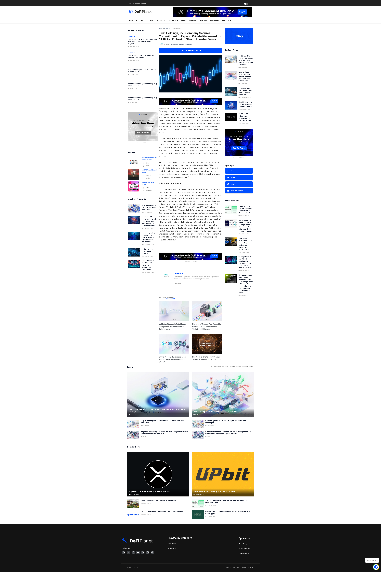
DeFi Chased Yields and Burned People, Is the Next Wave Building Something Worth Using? (246, 60)
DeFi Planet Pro (228, 21)
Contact (143, 4)
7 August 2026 (133, 74)
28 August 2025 (244, 123)
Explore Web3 (172, 544)
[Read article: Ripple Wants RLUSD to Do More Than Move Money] (158, 474)
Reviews (232, 367)
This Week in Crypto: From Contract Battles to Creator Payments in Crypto (142, 41)
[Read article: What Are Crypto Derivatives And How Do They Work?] (223, 394)
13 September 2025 (245, 109)
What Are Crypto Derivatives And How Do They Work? (215, 411)
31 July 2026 (133, 88)
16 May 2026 (145, 425)
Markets (139, 21)
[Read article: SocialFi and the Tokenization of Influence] (134, 252)
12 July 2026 (243, 83)
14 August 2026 (134, 60)
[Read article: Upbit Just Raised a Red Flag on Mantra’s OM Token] (223, 474)
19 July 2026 (133, 414)
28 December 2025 (148, 228)
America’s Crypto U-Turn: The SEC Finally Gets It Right (149, 207)
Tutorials (225, 367)
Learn (183, 21)
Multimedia (173, 21)
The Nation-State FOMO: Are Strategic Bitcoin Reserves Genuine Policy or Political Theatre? (149, 221)
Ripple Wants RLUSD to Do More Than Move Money (149, 491)
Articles (150, 21)
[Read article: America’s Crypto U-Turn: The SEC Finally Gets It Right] (134, 208)
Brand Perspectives (245, 544)
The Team (236, 568)
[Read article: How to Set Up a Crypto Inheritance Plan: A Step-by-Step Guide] (231, 91)
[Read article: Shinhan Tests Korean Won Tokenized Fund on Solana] (133, 514)
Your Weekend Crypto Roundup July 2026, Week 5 (142, 84)
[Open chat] (376, 567)
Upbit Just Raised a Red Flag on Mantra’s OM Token (214, 491)
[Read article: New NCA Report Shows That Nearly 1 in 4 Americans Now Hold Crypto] (198, 514)
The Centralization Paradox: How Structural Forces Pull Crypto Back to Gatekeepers (149, 237)
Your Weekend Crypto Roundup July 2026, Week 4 (142, 98)
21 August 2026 (134, 46)
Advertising (172, 548)
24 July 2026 (133, 102)
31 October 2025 (148, 256)
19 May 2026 (198, 414)
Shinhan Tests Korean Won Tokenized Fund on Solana (162, 511)
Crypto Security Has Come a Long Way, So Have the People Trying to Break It (172, 359)
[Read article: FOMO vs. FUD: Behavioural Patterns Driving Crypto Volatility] (231, 117)
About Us (131, 4)
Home (160, 28)
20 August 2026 (244, 234)
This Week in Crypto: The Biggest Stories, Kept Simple (141, 56)
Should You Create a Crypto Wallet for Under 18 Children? (246, 104)
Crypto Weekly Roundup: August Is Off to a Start (142, 70)
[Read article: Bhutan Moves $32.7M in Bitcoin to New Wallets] (133, 503)
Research (193, 21)
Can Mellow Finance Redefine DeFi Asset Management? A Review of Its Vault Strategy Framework (228, 433)
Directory (161, 21)
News (131, 21)
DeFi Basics (217, 367)
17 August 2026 (244, 295)
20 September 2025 (245, 97)
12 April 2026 (145, 436)
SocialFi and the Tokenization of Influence (147, 251)
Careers (137, 4)
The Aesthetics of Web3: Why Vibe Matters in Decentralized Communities (148, 265)
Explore (203, 21)
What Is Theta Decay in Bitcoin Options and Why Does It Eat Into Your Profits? (245, 76)
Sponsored (214, 21)
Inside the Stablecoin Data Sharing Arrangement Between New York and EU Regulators (173, 326)
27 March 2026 (147, 212)
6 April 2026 (210, 436)
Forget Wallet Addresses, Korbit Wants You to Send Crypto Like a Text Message (157, 410)
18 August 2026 (244, 270)
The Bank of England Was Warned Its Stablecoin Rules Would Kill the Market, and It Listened (206, 326)
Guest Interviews (245, 549)
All (211, 367)
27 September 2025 (148, 272)
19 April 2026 (210, 425)
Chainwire (178, 273)
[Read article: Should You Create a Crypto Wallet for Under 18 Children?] (231, 105)
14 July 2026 (243, 67)
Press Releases (177, 28)
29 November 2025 (148, 244)
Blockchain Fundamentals (244, 367)
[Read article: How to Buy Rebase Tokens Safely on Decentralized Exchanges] (198, 424)
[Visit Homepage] (140, 11)
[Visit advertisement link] (212, 12)
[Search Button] (251, 4)
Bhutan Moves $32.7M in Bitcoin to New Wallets (159, 500)
